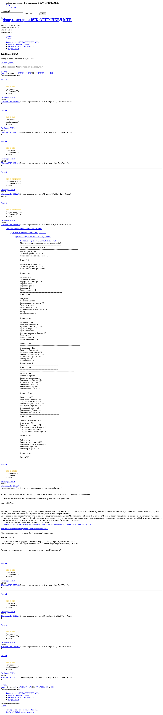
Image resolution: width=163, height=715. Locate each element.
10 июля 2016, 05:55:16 (10, 616)
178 (39, 73)
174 (26, 73)
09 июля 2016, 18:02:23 (10, 132)
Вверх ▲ (34, 710)
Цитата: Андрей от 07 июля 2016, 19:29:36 (24, 229)
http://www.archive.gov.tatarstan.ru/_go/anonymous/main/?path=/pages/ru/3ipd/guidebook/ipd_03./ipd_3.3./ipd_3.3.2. (48, 524)
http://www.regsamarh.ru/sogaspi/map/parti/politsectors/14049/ (24, 529)
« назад (4, 63)
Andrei (4, 80)
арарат (4, 464)
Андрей (4, 172)
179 (42, 73)
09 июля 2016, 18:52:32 (10, 194)
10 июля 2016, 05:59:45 (10, 647)
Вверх (3, 687)
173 (22, 73)
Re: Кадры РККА (8, 97)
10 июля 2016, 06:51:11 (10, 677)
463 (51, 73)
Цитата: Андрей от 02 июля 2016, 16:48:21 (38, 241)
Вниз (3, 73)
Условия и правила (21, 710)
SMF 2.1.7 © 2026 (13, 712)
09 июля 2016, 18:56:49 (10, 225)
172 (19, 73)
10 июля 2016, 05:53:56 (10, 585)
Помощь (9, 710)
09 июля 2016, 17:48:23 (10, 102)
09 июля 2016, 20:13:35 (10, 486)
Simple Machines (27, 712)
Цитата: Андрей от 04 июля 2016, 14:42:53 (33, 237)
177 (36, 73)
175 (29, 73)
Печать (4, 71)
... (17, 73)
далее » (11, 63)
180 (46, 73)
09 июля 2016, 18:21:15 (10, 163)
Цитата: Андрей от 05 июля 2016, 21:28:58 (28, 233)
